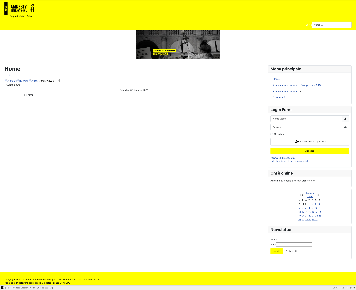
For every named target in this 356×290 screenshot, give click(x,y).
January (310, 193)
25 (319, 215)
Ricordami (279, 134)
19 (299, 215)
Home (276, 79)
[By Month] (11, 80)
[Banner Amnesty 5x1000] (178, 44)
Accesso (309, 150)
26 (299, 219)
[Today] (33, 80)
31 (316, 219)
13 (303, 211)
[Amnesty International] (299, 91)
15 (309, 211)
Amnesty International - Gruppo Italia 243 (297, 85)
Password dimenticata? (282, 157)
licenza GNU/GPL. (61, 282)
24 (316, 215)
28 (306, 219)
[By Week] (22, 80)
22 (309, 215)
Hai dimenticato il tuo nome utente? (289, 161)
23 (313, 215)
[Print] (10, 75)
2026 (310, 196)
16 (313, 211)
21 (306, 215)
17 (316, 211)
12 (299, 211)
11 (319, 207)
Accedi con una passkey (312, 141)
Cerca (309, 24)
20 (303, 215)
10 (316, 207)
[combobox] (332, 25)
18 (319, 211)
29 (309, 219)
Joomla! (8, 282)
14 (306, 211)
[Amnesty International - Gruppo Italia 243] (322, 85)
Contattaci (279, 97)
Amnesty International (285, 91)
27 (303, 219)
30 (313, 219)
